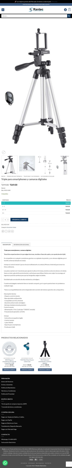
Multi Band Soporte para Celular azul (27, 360)
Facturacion (40, 463)
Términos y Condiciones (8, 391)
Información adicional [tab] (21, 244)
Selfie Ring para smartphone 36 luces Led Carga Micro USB (9, 361)
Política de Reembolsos (8, 387)
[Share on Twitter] (9, 231)
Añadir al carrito (19, 219)
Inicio (3, 176)
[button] (2, 9)
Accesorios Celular (47, 176)
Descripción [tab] (7, 244)
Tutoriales (31, 463)
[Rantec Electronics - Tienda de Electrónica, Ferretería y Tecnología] (36, 10)
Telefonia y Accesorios (31, 176)
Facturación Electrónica (8, 442)
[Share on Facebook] (6, 231)
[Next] (67, 88)
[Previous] (4, 88)
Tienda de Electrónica (14, 176)
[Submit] (69, 16)
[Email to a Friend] (12, 231)
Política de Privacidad (7, 394)
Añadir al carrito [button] (9, 369)
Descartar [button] (54, 1)
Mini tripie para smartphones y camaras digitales (44, 361)
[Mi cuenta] (65, 9)
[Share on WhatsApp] (2, 231)
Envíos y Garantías (7, 384)
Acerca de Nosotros (7, 381)
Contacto (48, 463)
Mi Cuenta (24, 463)
